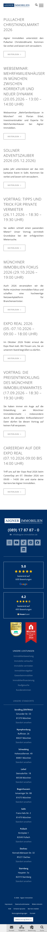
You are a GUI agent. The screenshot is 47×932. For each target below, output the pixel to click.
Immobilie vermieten (23, 665)
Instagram (9, 542)
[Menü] (39, 5)
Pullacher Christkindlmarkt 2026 (21, 24)
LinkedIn (24, 550)
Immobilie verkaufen (23, 661)
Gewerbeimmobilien (23, 675)
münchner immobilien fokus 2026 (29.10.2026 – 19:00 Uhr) (21, 269)
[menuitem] (36, 5)
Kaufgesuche (23, 685)
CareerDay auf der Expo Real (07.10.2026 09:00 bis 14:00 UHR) (23, 455)
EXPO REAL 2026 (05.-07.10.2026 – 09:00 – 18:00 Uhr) (20, 328)
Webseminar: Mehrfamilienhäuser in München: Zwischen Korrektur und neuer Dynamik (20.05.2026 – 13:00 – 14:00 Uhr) (24, 86)
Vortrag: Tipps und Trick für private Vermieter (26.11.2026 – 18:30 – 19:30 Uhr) (23, 209)
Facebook (38, 542)
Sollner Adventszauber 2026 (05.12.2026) (20, 155)
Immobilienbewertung (24, 656)
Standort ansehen (23, 722)
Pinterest (31, 542)
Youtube (16, 542)
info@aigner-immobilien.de (24, 534)
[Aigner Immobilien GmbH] (17, 5)
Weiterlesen (13, 54)
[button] (12, 928)
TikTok (24, 542)
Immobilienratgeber (24, 670)
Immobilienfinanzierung (23, 680)
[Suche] (36, 5)
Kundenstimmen (23, 690)
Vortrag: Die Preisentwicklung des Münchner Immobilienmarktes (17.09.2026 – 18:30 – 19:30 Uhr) (23, 385)
